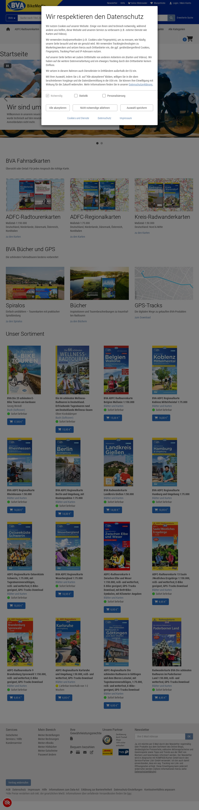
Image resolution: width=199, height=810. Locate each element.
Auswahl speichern (137, 107)
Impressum (126, 118)
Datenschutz (104, 118)
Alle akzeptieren (57, 107)
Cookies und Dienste (78, 118)
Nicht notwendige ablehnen (95, 107)
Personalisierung (116, 95)
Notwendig (56, 95)
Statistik (83, 95)
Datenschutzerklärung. (141, 84)
